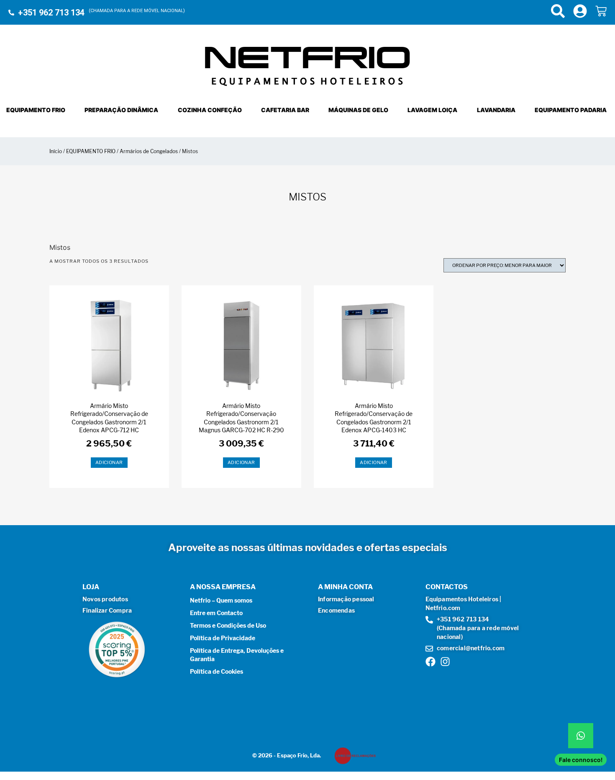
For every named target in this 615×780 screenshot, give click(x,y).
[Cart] (601, 11)
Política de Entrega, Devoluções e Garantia (237, 654)
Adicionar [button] (109, 462)
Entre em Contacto (216, 612)
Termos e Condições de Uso (228, 625)
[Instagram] (445, 662)
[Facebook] (430, 662)
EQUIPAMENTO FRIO (90, 151)
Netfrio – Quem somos (221, 600)
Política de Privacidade (222, 637)
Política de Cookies (216, 671)
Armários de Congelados (149, 151)
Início (55, 151)
